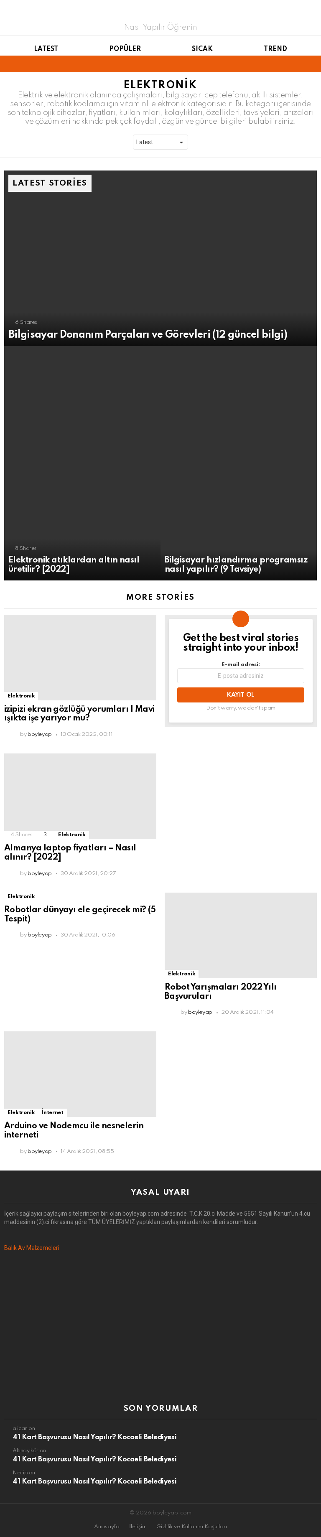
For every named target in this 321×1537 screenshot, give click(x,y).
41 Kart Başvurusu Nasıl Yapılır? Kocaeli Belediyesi (94, 1437)
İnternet (52, 1112)
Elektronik (21, 696)
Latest (46, 49)
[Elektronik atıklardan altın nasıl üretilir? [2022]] (82, 463)
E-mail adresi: (241, 664)
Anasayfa (107, 1526)
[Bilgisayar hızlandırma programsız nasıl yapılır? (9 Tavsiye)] (238, 463)
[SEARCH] (312, 64)
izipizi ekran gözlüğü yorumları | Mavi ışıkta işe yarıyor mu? (79, 714)
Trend (275, 49)
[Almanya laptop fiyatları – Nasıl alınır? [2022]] (80, 796)
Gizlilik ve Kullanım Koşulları (191, 1526)
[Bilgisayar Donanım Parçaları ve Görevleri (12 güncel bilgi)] (160, 258)
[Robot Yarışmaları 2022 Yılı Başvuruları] (241, 935)
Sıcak (202, 49)
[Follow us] (298, 64)
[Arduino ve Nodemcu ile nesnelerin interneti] (80, 1074)
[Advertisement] (160, 1328)
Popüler (125, 49)
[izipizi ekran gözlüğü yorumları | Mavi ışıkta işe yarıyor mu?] (80, 657)
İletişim (138, 1526)
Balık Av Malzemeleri (31, 1247)
